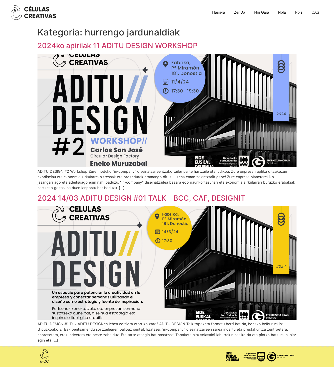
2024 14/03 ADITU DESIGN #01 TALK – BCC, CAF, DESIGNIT (141, 198)
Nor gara (261, 12)
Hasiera (218, 12)
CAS (315, 12)
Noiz (298, 12)
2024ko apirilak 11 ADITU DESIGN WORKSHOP (117, 45)
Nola (282, 12)
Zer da (239, 12)
